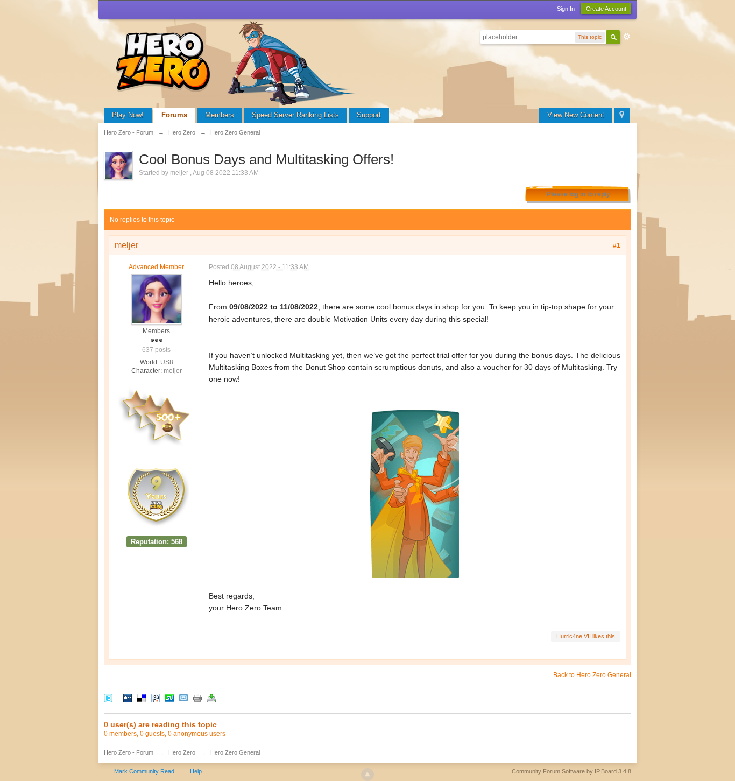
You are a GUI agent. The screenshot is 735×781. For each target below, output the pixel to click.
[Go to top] (367, 774)
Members (219, 115)
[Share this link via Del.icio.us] (141, 698)
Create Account (606, 8)
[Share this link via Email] (183, 698)
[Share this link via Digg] (127, 698)
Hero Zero (181, 752)
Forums (174, 115)
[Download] (211, 698)
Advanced (627, 36)
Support (369, 115)
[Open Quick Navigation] (622, 115)
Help (196, 771)
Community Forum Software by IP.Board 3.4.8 (571, 771)
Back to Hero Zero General (592, 675)
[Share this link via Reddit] (155, 698)
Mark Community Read (144, 771)
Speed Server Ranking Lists (295, 115)
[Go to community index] (238, 62)
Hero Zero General (235, 752)
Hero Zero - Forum (128, 752)
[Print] (197, 698)
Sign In (566, 8)
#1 (616, 245)
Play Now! (128, 115)
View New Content (575, 115)
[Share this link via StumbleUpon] (169, 698)
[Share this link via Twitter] (108, 698)
